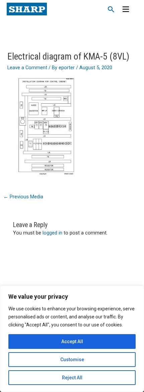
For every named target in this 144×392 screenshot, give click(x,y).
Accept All (72, 341)
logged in (52, 233)
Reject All (72, 377)
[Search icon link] (111, 10)
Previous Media (23, 197)
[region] (72, 339)
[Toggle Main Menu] (125, 10)
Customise (72, 359)
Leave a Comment (27, 68)
